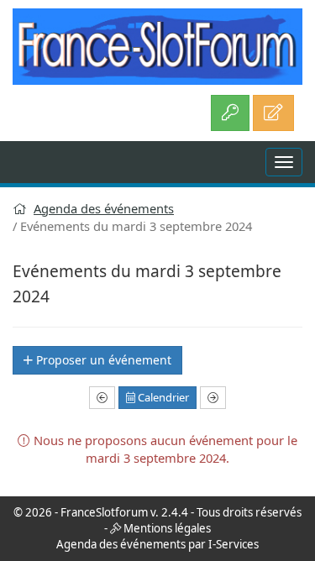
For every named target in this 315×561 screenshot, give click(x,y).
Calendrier (162, 397)
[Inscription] (273, 113)
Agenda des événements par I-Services (157, 544)
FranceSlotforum (104, 512)
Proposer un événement (102, 360)
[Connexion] (230, 113)
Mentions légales (167, 528)
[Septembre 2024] (102, 398)
